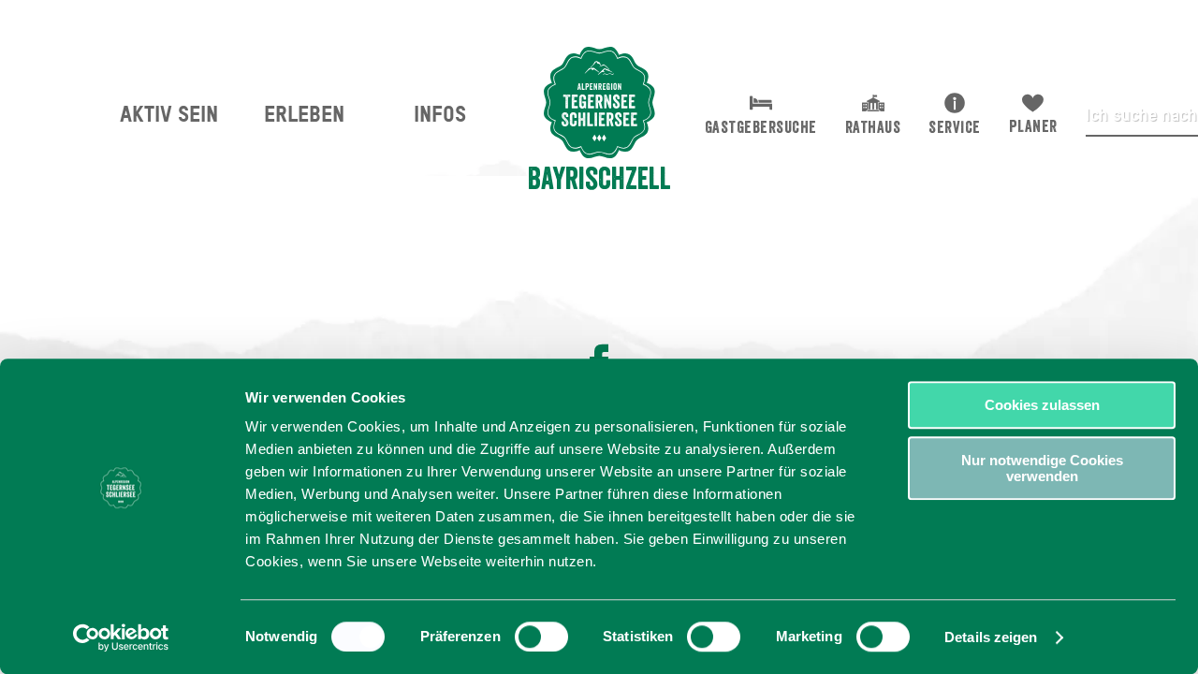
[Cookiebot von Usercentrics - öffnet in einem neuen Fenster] (121, 637)
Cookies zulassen (1042, 405)
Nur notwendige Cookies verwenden (1042, 468)
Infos (440, 113)
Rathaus (873, 127)
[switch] (541, 637)
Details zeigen (990, 637)
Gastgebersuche (761, 127)
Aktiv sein (169, 113)
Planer (1033, 126)
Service (954, 127)
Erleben (304, 113)
